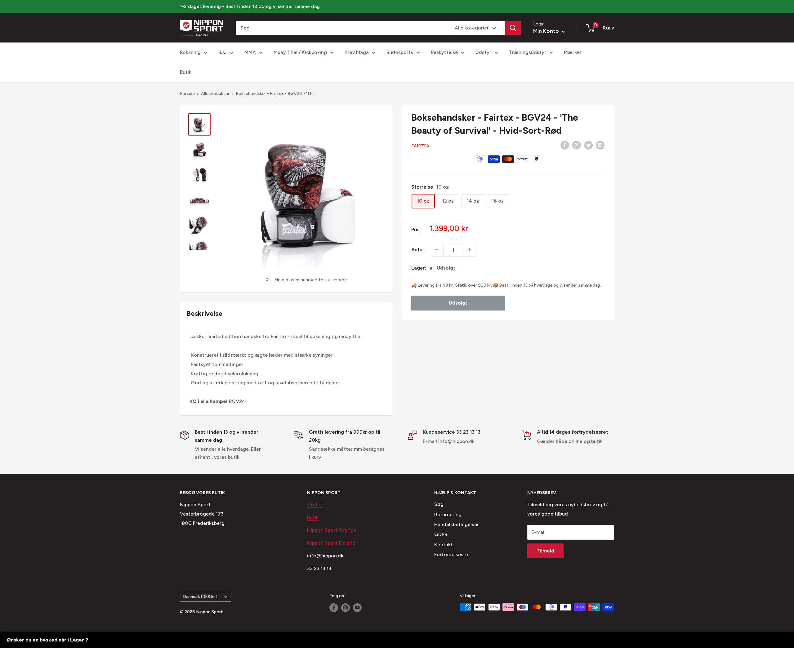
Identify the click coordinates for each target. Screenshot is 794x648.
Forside (187, 93)
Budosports (399, 52)
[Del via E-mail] (600, 145)
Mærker (573, 52)
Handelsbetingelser (456, 524)
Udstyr (483, 52)
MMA (250, 52)
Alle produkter (215, 93)
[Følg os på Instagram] (345, 607)
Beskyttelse (444, 52)
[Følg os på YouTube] (357, 607)
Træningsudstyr (527, 52)
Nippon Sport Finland (331, 543)
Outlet (314, 504)
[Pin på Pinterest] (576, 145)
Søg (439, 504)
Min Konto (546, 31)
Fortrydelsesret (452, 554)
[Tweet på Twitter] (588, 145)
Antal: (418, 249)
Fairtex (420, 146)
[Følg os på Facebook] (333, 607)
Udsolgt (458, 303)
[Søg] (513, 28)
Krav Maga (357, 52)
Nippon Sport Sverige (331, 530)
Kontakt (443, 544)
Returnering (448, 514)
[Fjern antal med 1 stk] (436, 249)
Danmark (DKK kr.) (200, 596)
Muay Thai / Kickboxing (300, 52)
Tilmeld (545, 551)
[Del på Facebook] (564, 145)
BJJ (222, 52)
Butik (185, 72)
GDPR (441, 534)
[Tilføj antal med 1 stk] (469, 249)
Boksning (190, 52)
